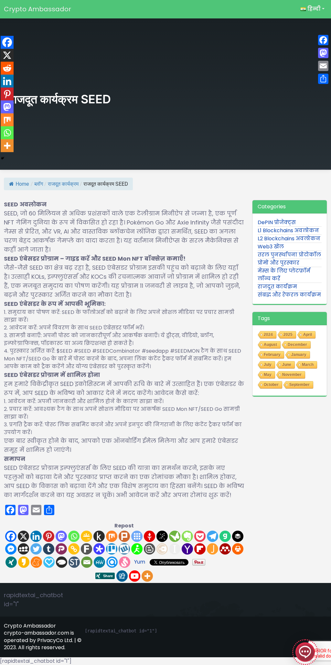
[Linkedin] (36, 536)
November (292, 374)
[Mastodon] (61, 536)
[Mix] (111, 536)
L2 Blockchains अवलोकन (289, 238)
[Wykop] (124, 549)
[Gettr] (149, 536)
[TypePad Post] (61, 562)
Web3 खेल (271, 246)
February (272, 354)
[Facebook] (10, 536)
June (286, 364)
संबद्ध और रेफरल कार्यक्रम (289, 294)
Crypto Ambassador (37, 9)
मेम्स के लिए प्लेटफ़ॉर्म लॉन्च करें (284, 274)
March (308, 364)
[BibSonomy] (162, 536)
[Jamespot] (212, 549)
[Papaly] (49, 562)
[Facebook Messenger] (10, 549)
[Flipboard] (200, 549)
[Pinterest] (48, 536)
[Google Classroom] (86, 536)
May (268, 374)
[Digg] (122, 576)
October (271, 384)
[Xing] (11, 562)
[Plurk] (124, 536)
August (270, 344)
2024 (268, 334)
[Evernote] (187, 536)
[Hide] (2, 158)
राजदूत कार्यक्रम (63, 184)
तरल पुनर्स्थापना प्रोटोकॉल (289, 254)
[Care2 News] (174, 536)
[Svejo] (124, 562)
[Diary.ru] (162, 549)
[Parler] (61, 549)
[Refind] (112, 562)
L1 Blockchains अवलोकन (288, 230)
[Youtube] (134, 576)
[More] (147, 576)
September (299, 384)
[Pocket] (200, 536)
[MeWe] (99, 562)
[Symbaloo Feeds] (137, 536)
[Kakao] (23, 562)
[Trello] (111, 549)
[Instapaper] (174, 549)
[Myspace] (23, 549)
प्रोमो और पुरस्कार (278, 262)
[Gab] (225, 536)
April (307, 334)
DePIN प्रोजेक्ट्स (277, 222)
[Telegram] (212, 536)
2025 (288, 334)
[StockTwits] (74, 562)
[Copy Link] (74, 549)
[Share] (323, 78)
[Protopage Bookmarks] (99, 549)
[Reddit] (7, 68)
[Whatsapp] (74, 536)
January (298, 354)
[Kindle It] (99, 536)
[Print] (237, 549)
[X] (23, 536)
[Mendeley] (225, 549)
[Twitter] (36, 549)
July (268, 364)
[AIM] (137, 549)
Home (22, 184)
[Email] (86, 562)
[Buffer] (237, 536)
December (297, 344)
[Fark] (86, 549)
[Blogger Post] (149, 549)
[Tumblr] (48, 549)
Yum (139, 562)
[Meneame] (36, 562)
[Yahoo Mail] (187, 549)
